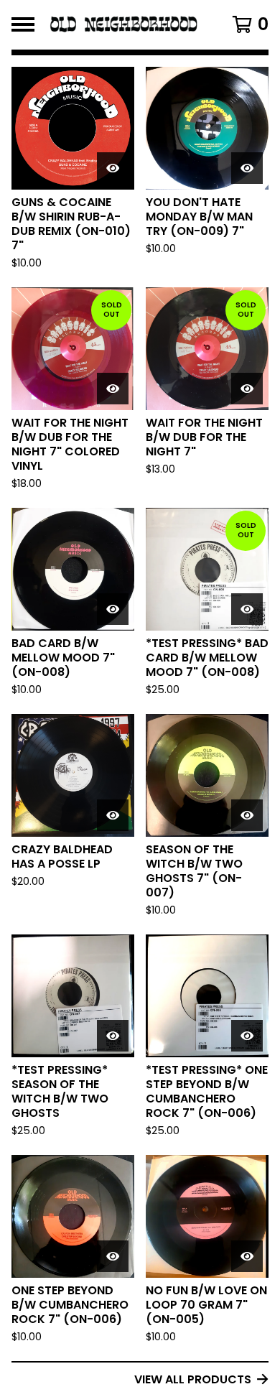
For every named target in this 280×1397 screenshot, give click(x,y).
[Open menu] (22, 24)
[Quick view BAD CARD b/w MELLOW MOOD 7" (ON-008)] (113, 609)
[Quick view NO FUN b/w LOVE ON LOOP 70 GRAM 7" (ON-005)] (247, 1256)
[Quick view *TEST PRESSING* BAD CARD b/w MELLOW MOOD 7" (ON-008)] (247, 609)
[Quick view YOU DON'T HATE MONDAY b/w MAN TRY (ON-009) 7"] (247, 168)
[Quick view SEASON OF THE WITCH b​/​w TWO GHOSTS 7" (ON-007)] (247, 815)
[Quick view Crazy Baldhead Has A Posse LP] (113, 815)
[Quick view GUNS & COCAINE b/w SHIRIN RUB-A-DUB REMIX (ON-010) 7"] (113, 168)
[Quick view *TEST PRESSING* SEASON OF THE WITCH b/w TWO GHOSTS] (113, 1036)
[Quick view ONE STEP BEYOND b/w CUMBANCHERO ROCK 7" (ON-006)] (113, 1256)
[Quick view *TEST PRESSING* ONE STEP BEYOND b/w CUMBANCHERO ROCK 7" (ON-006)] (247, 1036)
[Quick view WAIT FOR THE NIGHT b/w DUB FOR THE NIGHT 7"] (247, 388)
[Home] (124, 24)
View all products (192, 1379)
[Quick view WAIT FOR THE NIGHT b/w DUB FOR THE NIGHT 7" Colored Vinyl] (113, 388)
